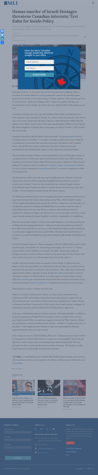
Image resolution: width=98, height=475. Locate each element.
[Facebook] (2, 31)
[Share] (2, 43)
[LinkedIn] (2, 39)
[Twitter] (2, 35)
